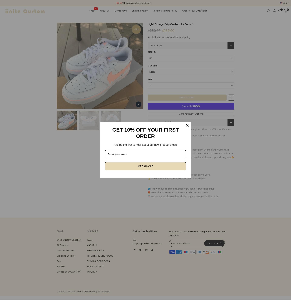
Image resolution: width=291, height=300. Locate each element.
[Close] (187, 125)
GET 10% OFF (145, 166)
